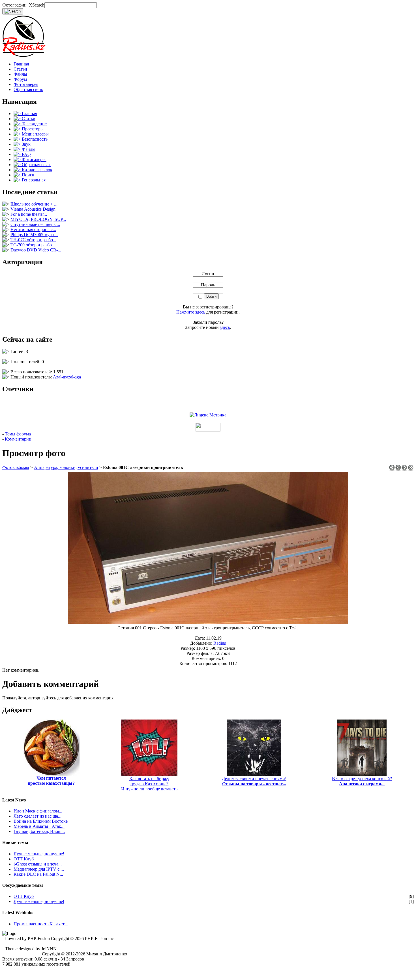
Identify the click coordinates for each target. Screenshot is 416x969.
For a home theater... (28, 214)
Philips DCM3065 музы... (34, 234)
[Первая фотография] (392, 469)
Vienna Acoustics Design (32, 209)
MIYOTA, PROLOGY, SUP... (38, 219)
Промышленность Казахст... (41, 923)
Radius (219, 643)
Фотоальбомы (15, 467)
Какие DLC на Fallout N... (38, 874)
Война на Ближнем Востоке (41, 821)
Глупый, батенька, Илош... (39, 831)
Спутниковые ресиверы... (35, 224)
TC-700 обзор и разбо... (32, 244)
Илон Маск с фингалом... (38, 811)
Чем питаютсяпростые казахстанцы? (51, 781)
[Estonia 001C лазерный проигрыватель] (208, 622)
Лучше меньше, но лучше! (39, 853)
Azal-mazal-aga (67, 377)
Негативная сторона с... (33, 229)
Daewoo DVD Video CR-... (35, 249)
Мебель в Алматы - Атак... (39, 826)
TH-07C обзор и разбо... (33, 239)
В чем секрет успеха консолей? (362, 781)
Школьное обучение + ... (33, 204)
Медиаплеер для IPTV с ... (39, 869)
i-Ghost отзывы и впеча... (38, 864)
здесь (225, 327)
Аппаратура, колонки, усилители (66, 467)
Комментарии (18, 439)
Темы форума (18, 433)
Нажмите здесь (190, 312)
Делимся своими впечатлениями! (254, 781)
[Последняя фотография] (411, 469)
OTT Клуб (24, 858)
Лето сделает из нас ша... (37, 816)
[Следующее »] (404, 469)
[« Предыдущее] (398, 469)
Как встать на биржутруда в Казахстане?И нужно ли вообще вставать (149, 783)
